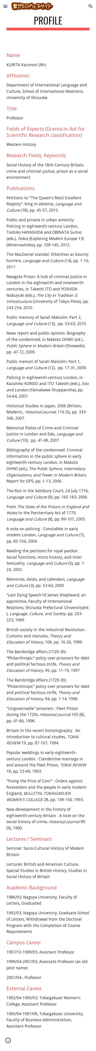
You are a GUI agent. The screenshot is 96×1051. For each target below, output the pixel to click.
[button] (5, 6)
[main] (48, 22)
